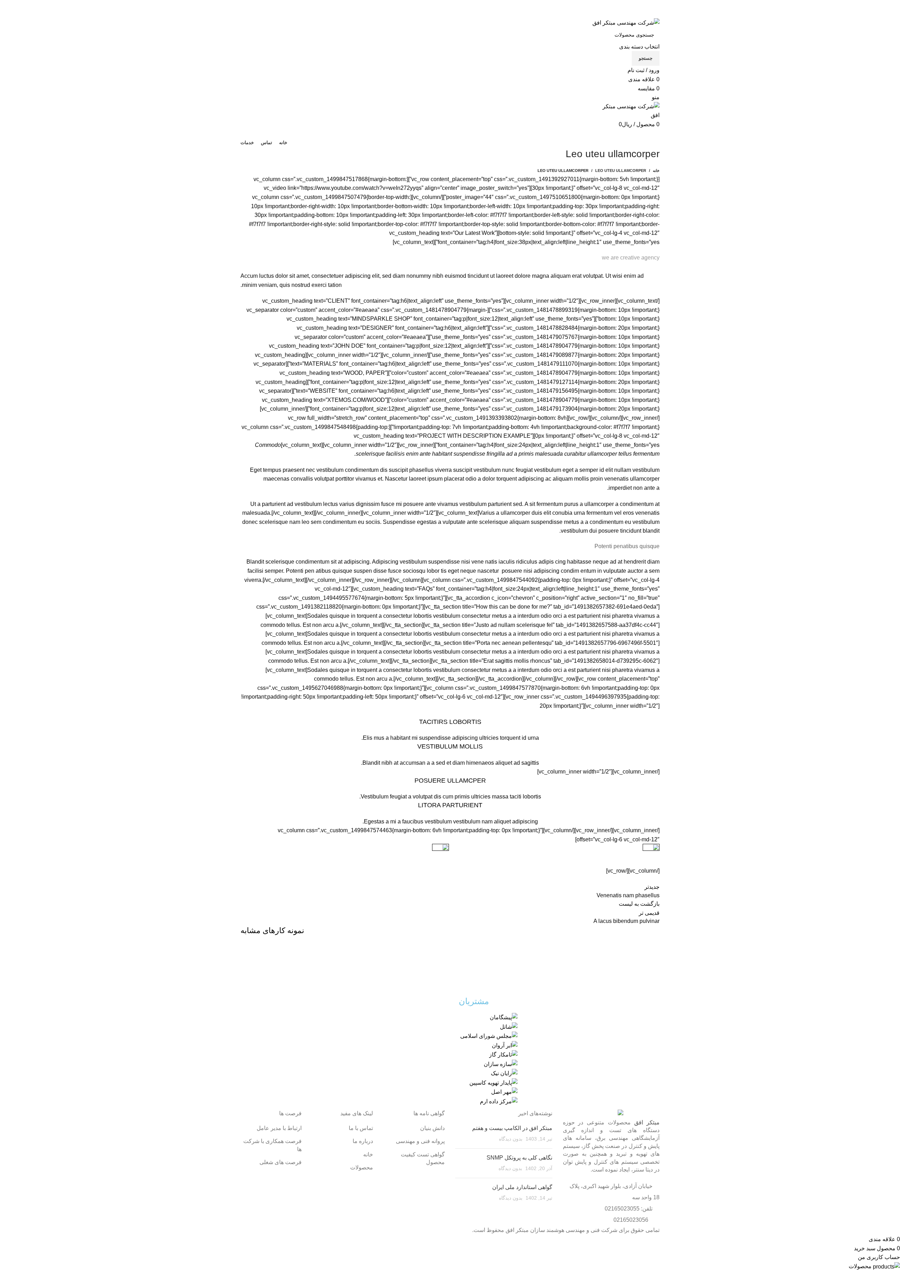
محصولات (361, 1167)
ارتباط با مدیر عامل (279, 1128)
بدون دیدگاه (510, 1139)
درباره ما (363, 1141)
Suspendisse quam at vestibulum (587, 967)
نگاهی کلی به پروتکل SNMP (519, 1158)
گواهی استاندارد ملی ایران (522, 1187)
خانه (656, 170)
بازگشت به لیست (639, 904)
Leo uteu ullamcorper (620, 170)
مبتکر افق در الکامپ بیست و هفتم (512, 1128)
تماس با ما (361, 1128)
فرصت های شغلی (280, 1162)
